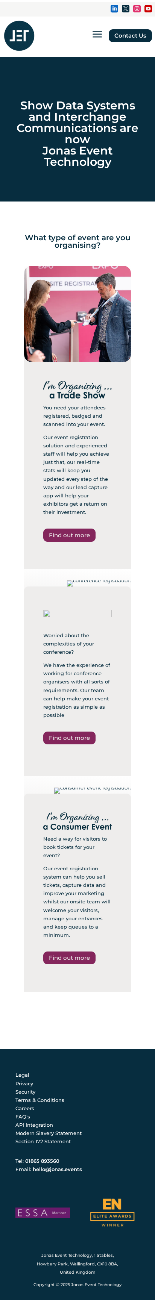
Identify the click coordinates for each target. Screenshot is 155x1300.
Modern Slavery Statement (48, 1133)
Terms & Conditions (39, 1100)
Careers (24, 1108)
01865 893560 (42, 1161)
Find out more (69, 535)
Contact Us (130, 35)
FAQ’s (22, 1117)
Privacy (24, 1083)
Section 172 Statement (43, 1141)
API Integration (34, 1125)
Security (25, 1092)
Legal (22, 1075)
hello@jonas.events (57, 1169)
